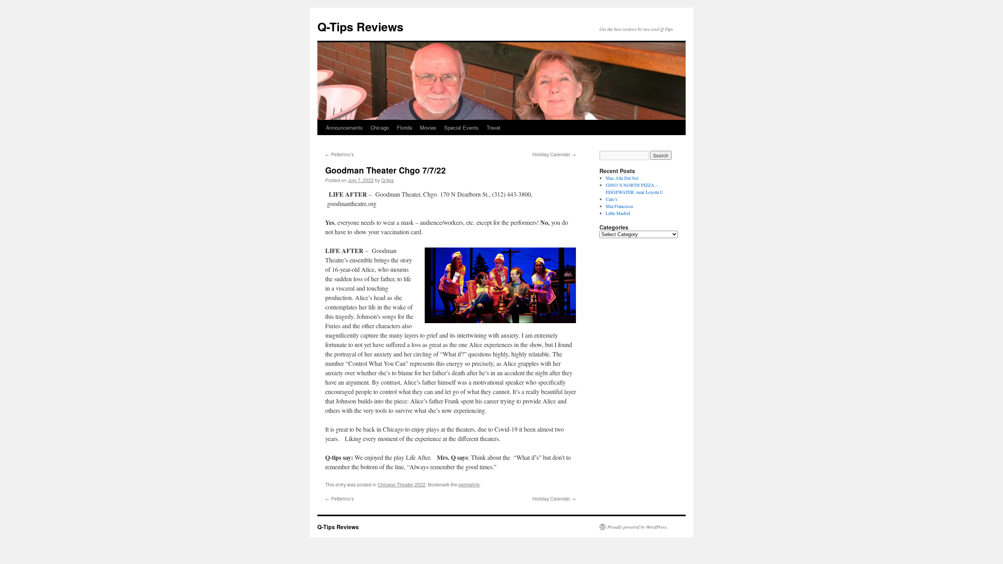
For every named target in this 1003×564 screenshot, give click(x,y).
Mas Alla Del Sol (622, 178)
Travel (493, 127)
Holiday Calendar (554, 154)
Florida (404, 127)
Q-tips (387, 180)
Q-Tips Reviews (360, 26)
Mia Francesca (619, 206)
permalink (469, 484)
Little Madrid (618, 213)
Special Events (461, 127)
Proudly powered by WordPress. (637, 527)
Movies (428, 127)
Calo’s (611, 199)
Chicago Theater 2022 (401, 484)
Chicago (380, 127)
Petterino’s (339, 154)
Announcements (344, 127)
